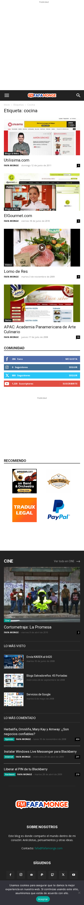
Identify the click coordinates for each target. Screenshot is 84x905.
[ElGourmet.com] (42, 192)
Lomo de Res (16, 271)
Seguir (73, 367)
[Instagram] (21, 875)
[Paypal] (42, 875)
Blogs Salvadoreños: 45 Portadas (47, 675)
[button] (6, 95)
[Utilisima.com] (42, 136)
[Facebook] (10, 875)
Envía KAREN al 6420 (39, 656)
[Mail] (31, 875)
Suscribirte (70, 383)
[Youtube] (74, 875)
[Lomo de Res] (42, 248)
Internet (9, 756)
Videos (8, 264)
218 (77, 774)
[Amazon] (24, 492)
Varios (8, 320)
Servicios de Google (39, 694)
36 (78, 337)
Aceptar (43, 899)
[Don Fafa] (58, 492)
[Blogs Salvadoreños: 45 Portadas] (13, 680)
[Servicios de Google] (13, 699)
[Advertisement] (42, 46)
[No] (79, 893)
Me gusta (71, 358)
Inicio (7, 104)
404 (77, 739)
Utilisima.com (16, 160)
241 (77, 756)
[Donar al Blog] (58, 521)
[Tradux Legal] (24, 521)
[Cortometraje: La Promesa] (42, 594)
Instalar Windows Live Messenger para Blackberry (40, 751)
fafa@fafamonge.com (49, 848)
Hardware (9, 774)
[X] (63, 875)
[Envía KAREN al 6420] (13, 662)
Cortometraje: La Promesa (27, 627)
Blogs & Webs (12, 153)
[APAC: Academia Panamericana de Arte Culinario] (42, 303)
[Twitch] (52, 875)
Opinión (9, 739)
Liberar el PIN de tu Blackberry (25, 769)
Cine (7, 620)
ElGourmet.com (18, 215)
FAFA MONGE (11, 165)
